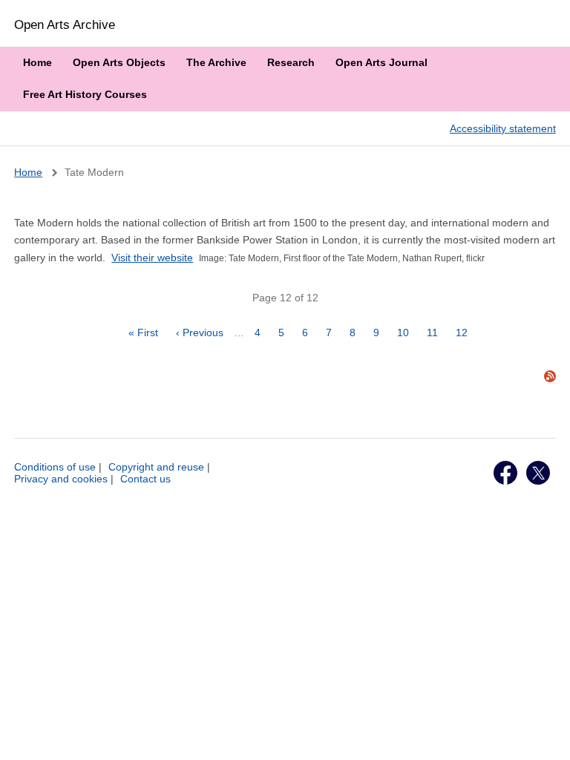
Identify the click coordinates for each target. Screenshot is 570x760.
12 (465, 332)
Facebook (505, 473)
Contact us (145, 479)
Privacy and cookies (61, 479)
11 (436, 332)
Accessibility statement (503, 128)
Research (291, 62)
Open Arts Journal (381, 62)
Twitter (538, 473)
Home (37, 62)
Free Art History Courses (85, 94)
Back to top (544, 732)
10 (406, 332)
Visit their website (152, 257)
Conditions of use (55, 467)
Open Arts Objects (119, 62)
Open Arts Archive (64, 24)
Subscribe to (550, 376)
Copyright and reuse (156, 467)
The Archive (216, 62)
